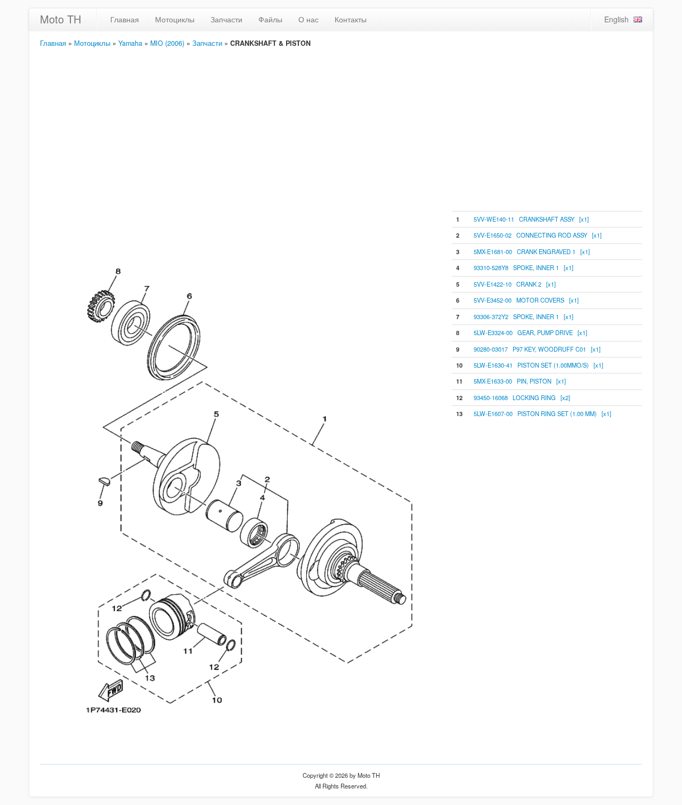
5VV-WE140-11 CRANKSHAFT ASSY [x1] (531, 219)
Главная (124, 19)
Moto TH (60, 19)
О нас (308, 19)
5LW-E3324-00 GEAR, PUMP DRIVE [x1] (530, 332)
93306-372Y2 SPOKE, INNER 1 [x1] (523, 316)
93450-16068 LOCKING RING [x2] (522, 397)
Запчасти (226, 19)
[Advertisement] (341, 128)
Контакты (351, 19)
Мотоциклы (174, 19)
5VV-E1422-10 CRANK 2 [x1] (515, 284)
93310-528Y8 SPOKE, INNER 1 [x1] (523, 267)
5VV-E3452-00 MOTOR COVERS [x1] (526, 300)
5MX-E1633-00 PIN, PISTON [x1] (520, 381)
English (616, 19)
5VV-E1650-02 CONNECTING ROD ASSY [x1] (538, 235)
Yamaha (130, 43)
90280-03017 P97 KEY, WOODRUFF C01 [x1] (537, 349)
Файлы (270, 19)
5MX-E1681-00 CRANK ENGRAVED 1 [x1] (532, 251)
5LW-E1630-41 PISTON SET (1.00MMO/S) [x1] (538, 365)
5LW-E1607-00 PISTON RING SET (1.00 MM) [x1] (542, 413)
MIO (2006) (167, 43)
